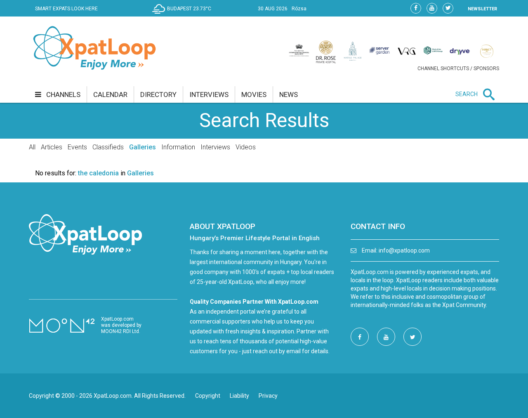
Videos (246, 147)
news (288, 94)
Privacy (268, 395)
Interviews (215, 147)
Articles (51, 147)
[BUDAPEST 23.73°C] (183, 15)
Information (178, 147)
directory (158, 94)
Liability (239, 395)
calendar (110, 94)
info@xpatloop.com (404, 250)
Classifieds (108, 147)
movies (253, 94)
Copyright (207, 395)
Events (77, 147)
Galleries (142, 147)
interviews (209, 94)
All (32, 147)
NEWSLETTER (482, 9)
